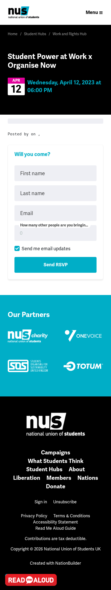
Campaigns (55, 452)
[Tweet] (10, 537)
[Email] (10, 522)
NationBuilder (68, 563)
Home (13, 34)
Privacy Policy (34, 516)
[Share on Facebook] (10, 552)
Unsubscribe (65, 502)
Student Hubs (35, 34)
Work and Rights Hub (69, 34)
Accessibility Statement (55, 522)
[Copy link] (10, 508)
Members (58, 477)
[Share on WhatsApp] (10, 567)
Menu (92, 12)
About (77, 469)
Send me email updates (46, 249)
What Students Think (55, 461)
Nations (87, 477)
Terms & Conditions (71, 516)
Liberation (26, 477)
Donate (55, 486)
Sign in (41, 502)
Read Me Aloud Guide (55, 528)
